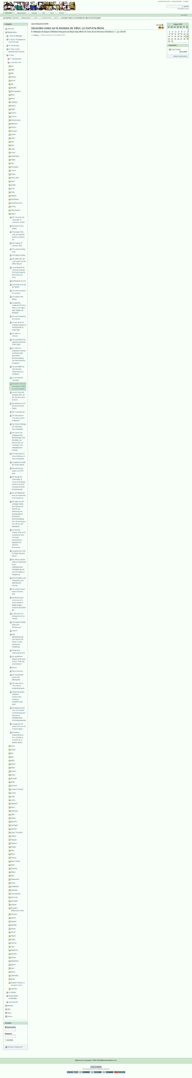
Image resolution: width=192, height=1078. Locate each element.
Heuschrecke (15, 210)
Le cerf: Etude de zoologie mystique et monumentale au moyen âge (19, 326)
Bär (12, 84)
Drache (13, 113)
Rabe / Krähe (15, 861)
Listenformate (13, 1002)
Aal (12, 66)
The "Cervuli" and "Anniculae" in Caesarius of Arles (18, 219)
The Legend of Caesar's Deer (17, 244)
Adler (12, 69)
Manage (34, 13)
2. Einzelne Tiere (46, 18)
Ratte (13, 865)
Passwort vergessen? (15, 1047)
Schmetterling (15, 894)
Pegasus (14, 843)
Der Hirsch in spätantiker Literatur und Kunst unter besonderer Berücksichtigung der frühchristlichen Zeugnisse (19, 355)
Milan (12, 814)
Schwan (13, 904)
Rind (12, 876)
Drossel (13, 116)
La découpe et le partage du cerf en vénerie (18, 616)
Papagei (13, 840)
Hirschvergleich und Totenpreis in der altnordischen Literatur (19, 581)
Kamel (13, 764)
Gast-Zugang (179, 51)
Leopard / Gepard (17, 789)
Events (61, 13)
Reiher (13, 872)
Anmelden (184, 15)
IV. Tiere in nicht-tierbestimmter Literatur (16, 50)
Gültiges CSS (107, 1072)
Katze (13, 767)
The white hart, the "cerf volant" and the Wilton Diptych (19, 261)
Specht (13, 918)
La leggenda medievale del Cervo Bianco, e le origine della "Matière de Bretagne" (19, 308)
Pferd (13, 854)
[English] (163, 28)
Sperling (13, 925)
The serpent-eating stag (18, 250)
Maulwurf (14, 803)
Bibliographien (21, 13)
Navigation (8, 24)
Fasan (13, 152)
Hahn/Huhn (15, 199)
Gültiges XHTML (96, 1072)
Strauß (13, 936)
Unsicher (14, 989)
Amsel (13, 80)
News (52, 13)
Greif (12, 188)
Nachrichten (173, 45)
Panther (13, 836)
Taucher (14, 943)
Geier (13, 181)
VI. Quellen (12, 992)
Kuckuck (14, 785)
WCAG (84, 1072)
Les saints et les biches (17, 298)
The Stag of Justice (18, 255)
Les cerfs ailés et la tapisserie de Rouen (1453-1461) (19, 342)
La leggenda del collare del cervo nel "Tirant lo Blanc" (19, 726)
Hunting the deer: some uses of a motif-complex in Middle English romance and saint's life (19, 604)
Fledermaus (15, 156)
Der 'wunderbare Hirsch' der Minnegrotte (17, 677)
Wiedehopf (14, 961)
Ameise (13, 77)
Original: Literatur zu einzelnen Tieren (18, 984)
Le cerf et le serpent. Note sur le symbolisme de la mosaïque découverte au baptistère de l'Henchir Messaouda (19, 538)
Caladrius (14, 102)
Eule (12, 145)
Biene (13, 98)
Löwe (13, 796)
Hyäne (13, 749)
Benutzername (10, 1027)
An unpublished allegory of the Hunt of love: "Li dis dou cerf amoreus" (18, 660)
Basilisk (13, 87)
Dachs (13, 105)
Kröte (13, 782)
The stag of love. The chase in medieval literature (18, 685)
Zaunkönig (14, 975)
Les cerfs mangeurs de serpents (19, 292)
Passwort (8, 1034)
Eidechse (14, 123)
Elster (13, 138)
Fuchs (13, 174)
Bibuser (36, 35)
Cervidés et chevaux (16, 335)
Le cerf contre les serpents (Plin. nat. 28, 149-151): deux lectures (18, 396)
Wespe (13, 957)
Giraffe (13, 185)
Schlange (14, 890)
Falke (13, 149)
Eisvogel (14, 131)
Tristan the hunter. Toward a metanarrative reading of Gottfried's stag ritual (18, 698)
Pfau (12, 850)
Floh (12, 163)
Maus (13, 807)
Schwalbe (14, 901)
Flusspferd (14, 167)
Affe (12, 73)
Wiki (43, 13)
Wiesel (13, 964)
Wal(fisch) (14, 950)
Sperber (13, 921)
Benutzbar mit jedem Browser (119, 1072)
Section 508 (72, 1072)
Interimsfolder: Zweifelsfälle (13, 997)
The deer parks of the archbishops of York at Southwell (18, 456)
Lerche (13, 793)
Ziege (13, 979)
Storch (13, 932)
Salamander (15, 879)
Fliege (13, 159)
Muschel (14, 821)
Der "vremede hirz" (18, 412)
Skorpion (14, 914)
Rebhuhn (14, 868)
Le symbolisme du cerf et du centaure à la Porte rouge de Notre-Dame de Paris (18, 272)
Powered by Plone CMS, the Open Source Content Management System (96, 1067)
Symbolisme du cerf (19, 281)
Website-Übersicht (164, 1)
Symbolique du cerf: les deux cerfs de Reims (19, 406)
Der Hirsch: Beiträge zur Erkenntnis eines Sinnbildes (19, 426)
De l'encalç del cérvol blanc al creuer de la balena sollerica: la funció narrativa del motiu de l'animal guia (18, 483)
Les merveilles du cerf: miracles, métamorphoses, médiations (18, 370)
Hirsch (56, 18)
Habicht (13, 195)
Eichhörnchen (15, 120)
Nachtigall (14, 825)
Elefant (13, 134)
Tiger (12, 946)
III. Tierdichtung (14, 45)
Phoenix (13, 858)
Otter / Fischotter (17, 832)
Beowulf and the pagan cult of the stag (17, 471)
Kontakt (185, 1)
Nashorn (14, 829)
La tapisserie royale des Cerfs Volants (18, 463)
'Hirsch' (14, 631)
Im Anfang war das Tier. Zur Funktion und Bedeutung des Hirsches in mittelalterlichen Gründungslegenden (19, 714)
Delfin (13, 109)
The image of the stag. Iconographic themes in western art (18, 235)
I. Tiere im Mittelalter (15, 36)
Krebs (13, 775)
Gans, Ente (15, 177)
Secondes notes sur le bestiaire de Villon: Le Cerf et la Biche (19, 386)
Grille (12, 192)
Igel (12, 757)
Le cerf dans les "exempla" (17, 379)
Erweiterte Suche (183, 8)
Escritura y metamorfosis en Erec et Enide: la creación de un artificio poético (17, 737)
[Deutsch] (160, 28)
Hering (13, 206)
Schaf (13, 883)
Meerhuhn (14, 811)
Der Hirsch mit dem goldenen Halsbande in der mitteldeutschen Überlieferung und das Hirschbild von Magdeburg (19, 567)
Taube (13, 939)
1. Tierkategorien (15, 59)
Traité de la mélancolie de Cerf (18, 652)
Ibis (12, 753)
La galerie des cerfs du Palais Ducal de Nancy (19, 553)
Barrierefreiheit (176, 1)
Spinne (13, 928)
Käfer (13, 760)
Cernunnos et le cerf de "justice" (19, 286)
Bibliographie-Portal (39, 6)
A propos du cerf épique (17, 227)
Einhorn (13, 127)
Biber (12, 95)
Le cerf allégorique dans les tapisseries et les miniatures (19, 495)
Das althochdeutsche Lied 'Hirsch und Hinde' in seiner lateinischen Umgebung (17, 641)
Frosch (13, 170)
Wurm (13, 972)
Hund (13, 746)
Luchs (13, 800)
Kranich (13, 771)
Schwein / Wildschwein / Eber (17, 909)
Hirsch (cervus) (17, 671)
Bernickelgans (16, 91)
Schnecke (14, 897)
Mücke (13, 818)
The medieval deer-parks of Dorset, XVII (18, 591)
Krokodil (13, 778)
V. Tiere (35, 18)
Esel (12, 141)
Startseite (8, 13)
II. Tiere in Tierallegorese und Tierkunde (17, 41)
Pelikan (13, 847)
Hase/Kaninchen (16, 203)
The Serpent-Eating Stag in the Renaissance (18, 624)
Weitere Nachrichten (180, 56)
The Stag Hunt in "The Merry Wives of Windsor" (18, 418)
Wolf (12, 968)
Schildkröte (15, 886)
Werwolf (13, 954)
